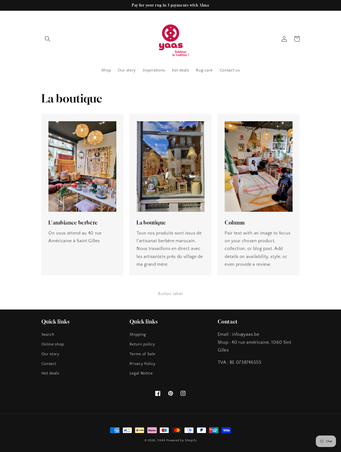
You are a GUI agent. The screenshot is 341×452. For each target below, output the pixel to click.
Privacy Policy (143, 364)
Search (47, 334)
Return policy (142, 344)
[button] (47, 38)
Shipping (138, 334)
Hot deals (50, 373)
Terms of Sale (142, 354)
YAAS (161, 440)
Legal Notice (141, 373)
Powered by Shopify (182, 440)
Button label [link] (170, 293)
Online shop (52, 344)
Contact (48, 364)
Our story (50, 354)
